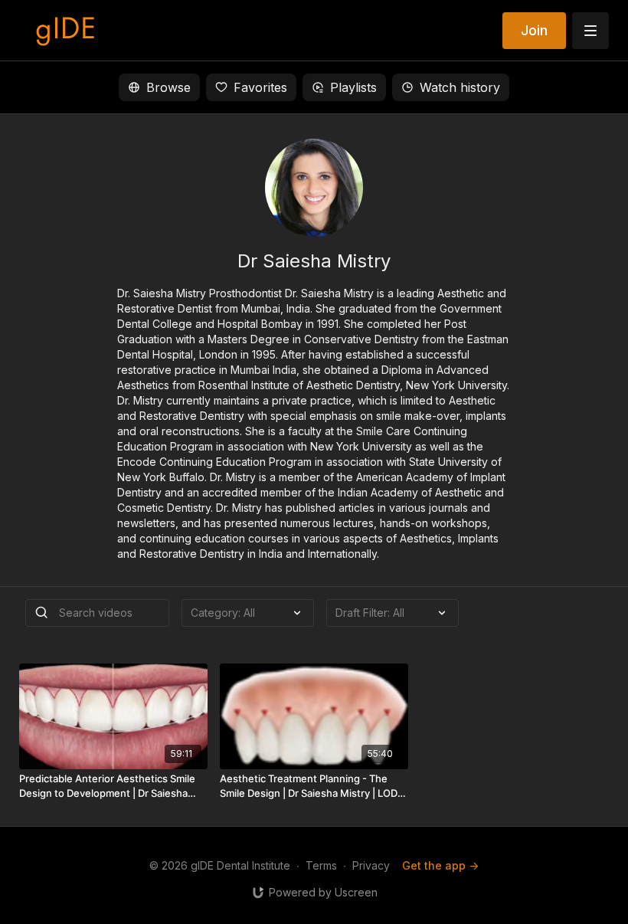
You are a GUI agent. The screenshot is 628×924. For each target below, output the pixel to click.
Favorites (260, 87)
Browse (168, 87)
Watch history (460, 87)
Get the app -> (440, 865)
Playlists (353, 87)
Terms (321, 865)
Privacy (371, 865)
